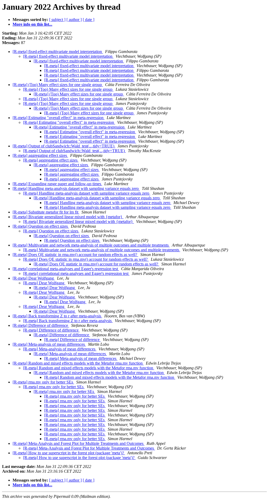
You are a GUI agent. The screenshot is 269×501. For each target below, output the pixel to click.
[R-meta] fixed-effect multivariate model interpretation (58, 51)
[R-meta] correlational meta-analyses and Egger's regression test (66, 269)
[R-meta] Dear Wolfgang (34, 278)
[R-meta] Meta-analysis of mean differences (49, 344)
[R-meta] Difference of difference (41, 325)
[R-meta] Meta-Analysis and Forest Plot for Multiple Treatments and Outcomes (78, 443)
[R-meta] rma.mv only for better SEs (43, 382)
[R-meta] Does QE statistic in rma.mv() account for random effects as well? (75, 254)
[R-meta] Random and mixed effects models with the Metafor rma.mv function (78, 363)
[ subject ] (57, 19)
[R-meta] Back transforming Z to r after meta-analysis (57, 316)
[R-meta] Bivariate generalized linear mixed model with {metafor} (68, 217)
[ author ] (74, 19)
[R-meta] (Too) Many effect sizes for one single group (58, 84)
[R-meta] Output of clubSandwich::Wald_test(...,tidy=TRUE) (64, 146)
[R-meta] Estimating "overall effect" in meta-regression (59, 117)
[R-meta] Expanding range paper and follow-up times (57, 184)
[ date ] (88, 19)
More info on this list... (32, 24)
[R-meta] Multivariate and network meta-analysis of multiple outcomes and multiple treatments (91, 245)
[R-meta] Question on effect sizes (41, 226)
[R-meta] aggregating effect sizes (40, 155)
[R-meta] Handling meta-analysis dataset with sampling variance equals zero (76, 188)
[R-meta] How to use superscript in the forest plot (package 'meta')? (69, 453)
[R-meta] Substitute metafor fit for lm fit (46, 212)
